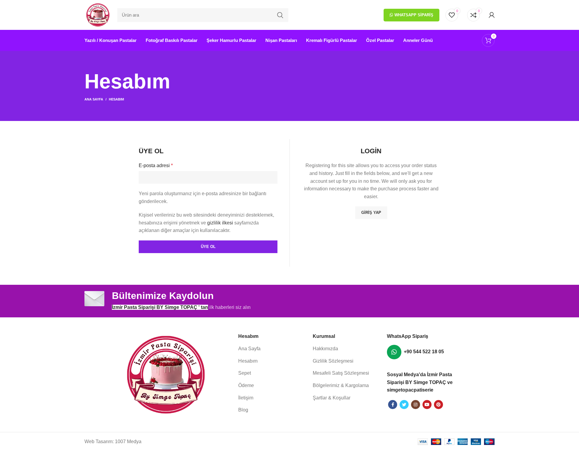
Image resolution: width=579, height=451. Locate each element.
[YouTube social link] (427, 404)
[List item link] (272, 349)
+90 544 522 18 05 (424, 351)
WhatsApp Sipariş (413, 15)
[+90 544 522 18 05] (394, 352)
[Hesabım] (492, 15)
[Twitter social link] (404, 404)
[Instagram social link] (415, 404)
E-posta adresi (156, 165)
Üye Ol (208, 246)
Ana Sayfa (93, 99)
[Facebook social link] (392, 404)
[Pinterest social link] (438, 404)
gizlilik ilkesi (220, 222)
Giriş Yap (371, 212)
